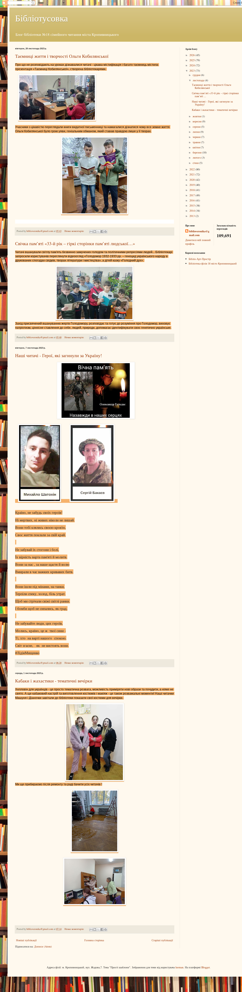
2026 (192, 55)
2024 (192, 65)
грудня (197, 75)
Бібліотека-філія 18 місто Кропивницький (213, 263)
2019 (192, 185)
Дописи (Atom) (43, 946)
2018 (192, 190)
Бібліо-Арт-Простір (200, 259)
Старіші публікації (162, 940)
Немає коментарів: (74, 231)
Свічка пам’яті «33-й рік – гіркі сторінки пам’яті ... (215, 94)
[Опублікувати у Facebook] (102, 231)
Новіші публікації (26, 940)
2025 (192, 60)
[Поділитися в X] (98, 231)
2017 (192, 195)
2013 (192, 216)
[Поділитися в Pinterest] (105, 231)
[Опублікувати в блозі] (95, 231)
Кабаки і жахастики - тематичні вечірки (53, 681)
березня (197, 152)
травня (197, 142)
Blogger (205, 967)
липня (196, 132)
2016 (192, 200)
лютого (197, 157)
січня (196, 163)
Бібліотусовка (41, 18)
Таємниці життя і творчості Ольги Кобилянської (62, 56)
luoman (179, 967)
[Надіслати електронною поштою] (91, 231)
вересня (197, 121)
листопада (199, 80)
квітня (197, 147)
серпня (197, 126)
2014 (192, 210)
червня (197, 137)
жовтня (197, 116)
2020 (192, 180)
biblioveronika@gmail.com (199, 233)
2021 (192, 174)
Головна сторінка (94, 940)
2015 (192, 205)
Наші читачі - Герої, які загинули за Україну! (58, 355)
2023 (192, 70)
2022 (192, 169)
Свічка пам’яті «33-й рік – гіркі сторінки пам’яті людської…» (75, 243)
